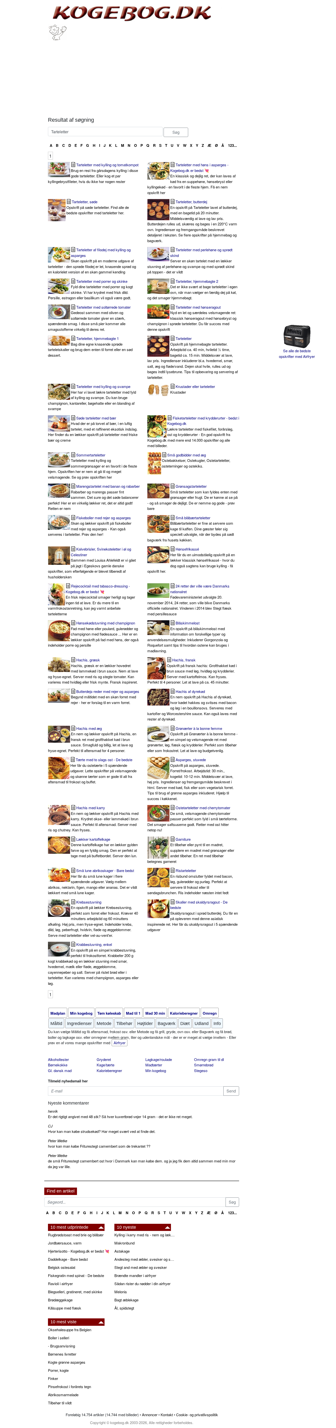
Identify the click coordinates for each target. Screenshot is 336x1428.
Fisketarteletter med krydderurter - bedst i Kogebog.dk (193, 431)
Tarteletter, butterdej (192, 221)
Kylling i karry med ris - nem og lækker (145, 1234)
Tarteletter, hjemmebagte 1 (90, 347)
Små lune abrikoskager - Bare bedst (92, 881)
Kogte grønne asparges (66, 1362)
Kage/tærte (105, 1064)
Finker (53, 1378)
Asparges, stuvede (190, 779)
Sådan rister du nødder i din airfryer (142, 1283)
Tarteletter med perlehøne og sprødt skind (190, 260)
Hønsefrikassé (191, 560)
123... (232, 145)
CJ (50, 1125)
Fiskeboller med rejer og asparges (89, 526)
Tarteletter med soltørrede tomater (89, 318)
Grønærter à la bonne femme (192, 739)
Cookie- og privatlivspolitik (197, 1414)
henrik (53, 1111)
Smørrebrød (203, 1064)
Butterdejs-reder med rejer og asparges (105, 697)
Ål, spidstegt (124, 1307)
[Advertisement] (143, 77)
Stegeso (200, 1070)
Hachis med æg (92, 739)
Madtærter (153, 1064)
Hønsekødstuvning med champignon (93, 634)
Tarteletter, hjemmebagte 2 (192, 290)
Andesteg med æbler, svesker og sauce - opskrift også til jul (145, 1259)
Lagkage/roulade (158, 1059)
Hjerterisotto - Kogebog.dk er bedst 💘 (78, 1251)
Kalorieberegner (109, 1070)
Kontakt (167, 1414)
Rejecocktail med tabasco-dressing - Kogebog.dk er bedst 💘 (91, 599)
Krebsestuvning (93, 918)
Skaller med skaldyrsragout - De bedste (192, 915)
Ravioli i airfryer (60, 1283)
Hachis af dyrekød (192, 705)
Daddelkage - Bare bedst (68, 1259)
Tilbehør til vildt (60, 1402)
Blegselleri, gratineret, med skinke (75, 1291)
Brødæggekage (60, 1299)
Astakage (122, 1251)
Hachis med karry (93, 818)
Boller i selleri (58, 1337)
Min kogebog (155, 1070)
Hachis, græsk (93, 671)
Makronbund (124, 1242)
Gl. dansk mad (60, 1070)
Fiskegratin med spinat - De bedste (76, 1275)
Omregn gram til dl (209, 1059)
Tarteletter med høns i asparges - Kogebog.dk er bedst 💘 (191, 178)
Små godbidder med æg (196, 460)
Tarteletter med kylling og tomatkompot (93, 173)
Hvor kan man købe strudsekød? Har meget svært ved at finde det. (101, 1131)
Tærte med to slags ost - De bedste (92, 770)
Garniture (190, 850)
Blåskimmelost (188, 636)
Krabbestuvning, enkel (93, 964)
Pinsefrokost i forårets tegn (69, 1386)
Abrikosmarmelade (63, 1394)
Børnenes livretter (62, 1354)
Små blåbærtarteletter (190, 528)
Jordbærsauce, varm (65, 1242)
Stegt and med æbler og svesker (140, 1267)
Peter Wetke (57, 1140)
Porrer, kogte (58, 1370)
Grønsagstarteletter (192, 497)
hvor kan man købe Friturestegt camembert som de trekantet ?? (99, 1146)
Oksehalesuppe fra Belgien (69, 1329)
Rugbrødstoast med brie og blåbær (76, 1234)
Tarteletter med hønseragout (191, 318)
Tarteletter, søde (97, 207)
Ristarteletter (190, 881)
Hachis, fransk (192, 671)
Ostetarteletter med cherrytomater (192, 818)
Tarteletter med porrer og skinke (90, 290)
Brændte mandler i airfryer (135, 1275)
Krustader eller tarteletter (192, 389)
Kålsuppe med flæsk (64, 1307)
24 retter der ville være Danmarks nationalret (189, 599)
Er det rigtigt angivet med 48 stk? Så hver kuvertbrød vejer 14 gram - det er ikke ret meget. (120, 1116)
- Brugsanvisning (61, 1345)
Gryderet (104, 1059)
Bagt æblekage (126, 1299)
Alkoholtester (58, 1059)
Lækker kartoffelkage (104, 847)
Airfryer (119, 1042)
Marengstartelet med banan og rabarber (94, 497)
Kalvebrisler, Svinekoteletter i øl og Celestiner (92, 562)
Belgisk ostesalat (61, 1267)
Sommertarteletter (92, 466)
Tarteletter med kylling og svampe (92, 397)
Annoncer (149, 1414)
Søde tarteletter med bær (92, 429)
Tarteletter (192, 358)
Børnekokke (57, 1064)
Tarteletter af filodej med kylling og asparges (92, 260)
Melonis (120, 1291)
